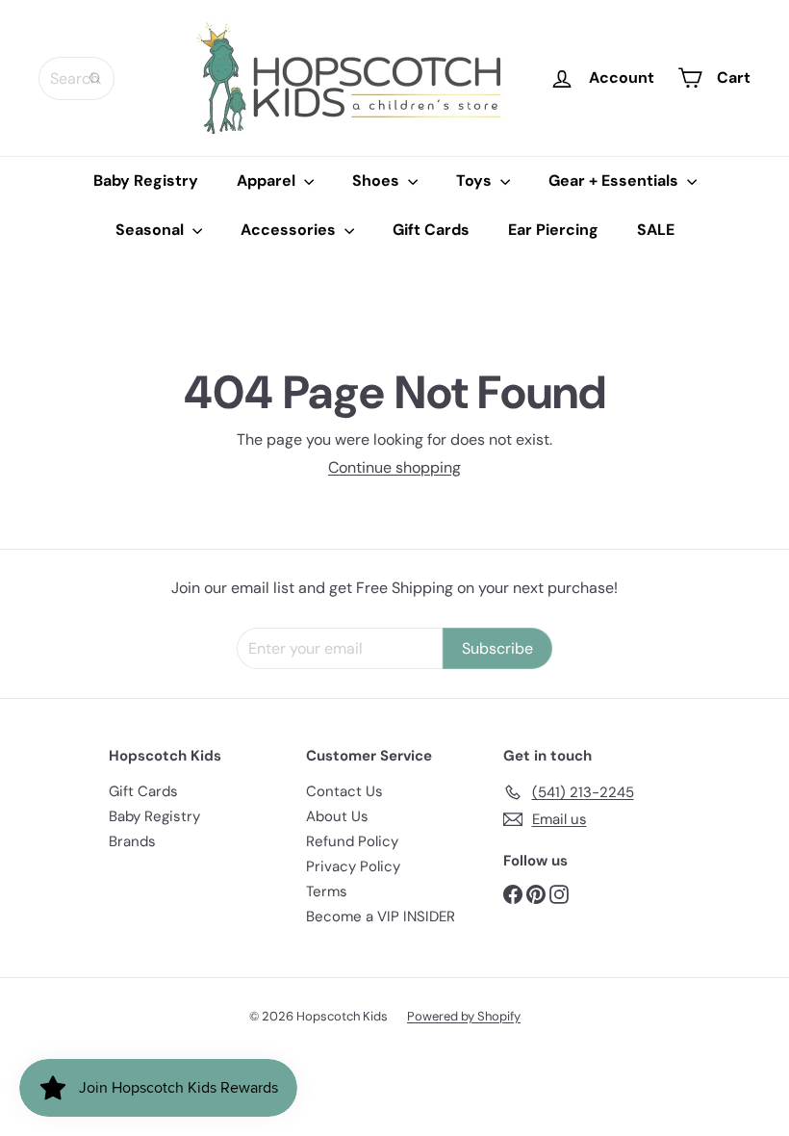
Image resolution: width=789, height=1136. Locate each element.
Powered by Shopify (464, 1016)
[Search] (95, 78)
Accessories (290, 229)
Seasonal (151, 229)
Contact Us (344, 791)
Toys (476, 180)
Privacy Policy (353, 866)
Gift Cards (431, 229)
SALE (655, 229)
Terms (326, 891)
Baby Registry (145, 180)
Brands (132, 841)
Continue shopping (394, 467)
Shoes (377, 180)
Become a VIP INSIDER (380, 916)
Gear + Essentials (615, 180)
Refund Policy (352, 841)
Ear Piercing (553, 229)
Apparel (268, 180)
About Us (337, 816)
